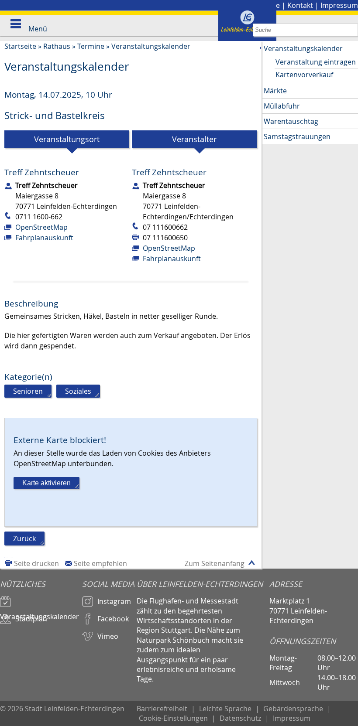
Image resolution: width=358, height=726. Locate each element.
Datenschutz (240, 718)
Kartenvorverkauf (304, 74)
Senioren (28, 391)
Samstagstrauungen (297, 136)
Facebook (113, 619)
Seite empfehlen (100, 563)
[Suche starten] (352, 30)
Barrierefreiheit (162, 708)
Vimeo (107, 636)
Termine (90, 46)
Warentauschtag (291, 121)
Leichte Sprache (225, 708)
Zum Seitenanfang (214, 563)
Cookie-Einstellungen (173, 718)
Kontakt (300, 5)
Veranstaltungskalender (150, 46)
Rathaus (56, 46)
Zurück (24, 538)
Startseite (20, 46)
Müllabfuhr (282, 106)
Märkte (275, 90)
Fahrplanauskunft (44, 237)
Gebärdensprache (293, 708)
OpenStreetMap (41, 227)
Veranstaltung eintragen (315, 62)
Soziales (78, 391)
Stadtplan (31, 619)
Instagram (114, 601)
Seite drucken (36, 563)
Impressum (339, 5)
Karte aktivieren (46, 483)
